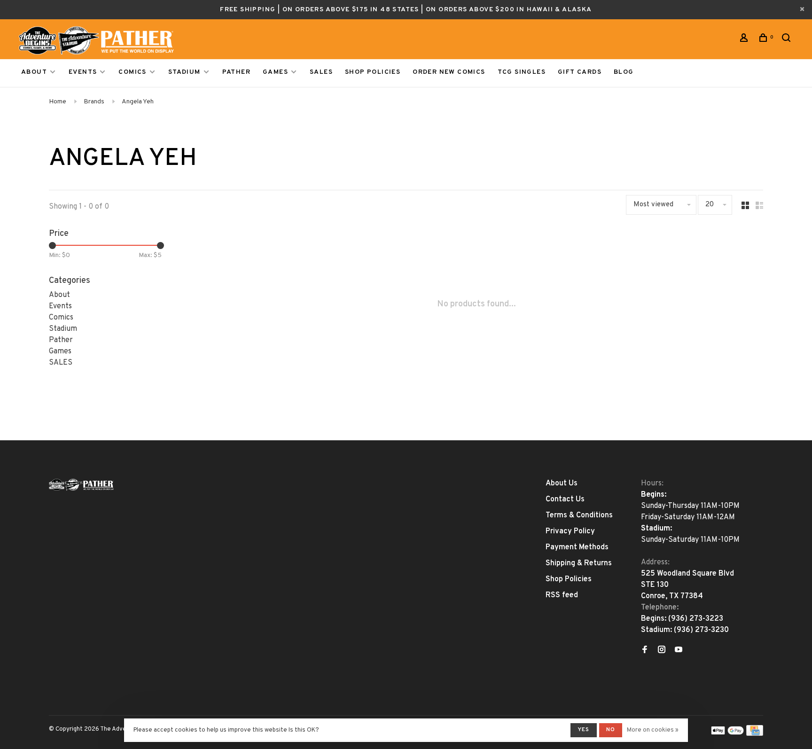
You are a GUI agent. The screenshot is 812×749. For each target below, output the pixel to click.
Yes (584, 729)
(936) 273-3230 (701, 630)
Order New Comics (449, 72)
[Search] (787, 40)
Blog (624, 72)
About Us (562, 483)
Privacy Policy (570, 531)
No (610, 729)
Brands (94, 102)
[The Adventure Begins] (81, 485)
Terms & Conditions (579, 515)
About (34, 72)
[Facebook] (644, 650)
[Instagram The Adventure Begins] (661, 650)
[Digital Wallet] (727, 734)
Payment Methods (577, 547)
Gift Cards (579, 72)
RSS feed (562, 595)
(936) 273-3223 (695, 619)
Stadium (184, 72)
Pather (236, 72)
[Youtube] (678, 650)
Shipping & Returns (579, 563)
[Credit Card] (754, 734)
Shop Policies (372, 72)
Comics (132, 72)
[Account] (745, 40)
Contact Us (565, 499)
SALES (321, 72)
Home (57, 102)
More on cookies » (653, 730)
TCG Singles (522, 72)
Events (83, 72)
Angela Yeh (138, 102)
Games (275, 72)
